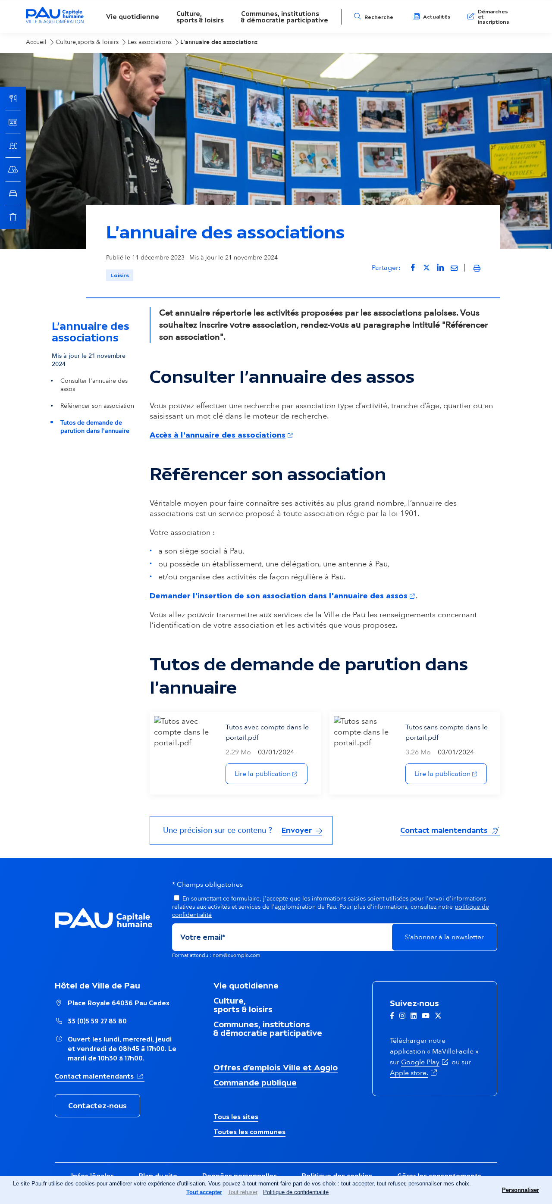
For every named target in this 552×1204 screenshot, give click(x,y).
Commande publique (255, 1082)
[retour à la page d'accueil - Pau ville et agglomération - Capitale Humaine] (55, 22)
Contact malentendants (450, 830)
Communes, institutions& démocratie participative (284, 16)
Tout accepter (204, 1192)
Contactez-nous (97, 1106)
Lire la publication (271, 774)
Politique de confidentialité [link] (296, 1192)
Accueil (36, 42)
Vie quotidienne (132, 16)
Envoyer (298, 830)
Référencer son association (97, 406)
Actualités (437, 16)
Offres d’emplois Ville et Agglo (275, 1067)
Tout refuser (242, 1192)
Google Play (425, 1062)
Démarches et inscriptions (493, 17)
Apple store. (414, 1073)
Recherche (378, 17)
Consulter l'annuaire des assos (94, 385)
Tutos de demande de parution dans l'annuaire (94, 427)
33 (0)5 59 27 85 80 (97, 1021)
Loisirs (119, 275)
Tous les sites (235, 1116)
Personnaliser (520, 1190)
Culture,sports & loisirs (200, 16)
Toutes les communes (249, 1132)
